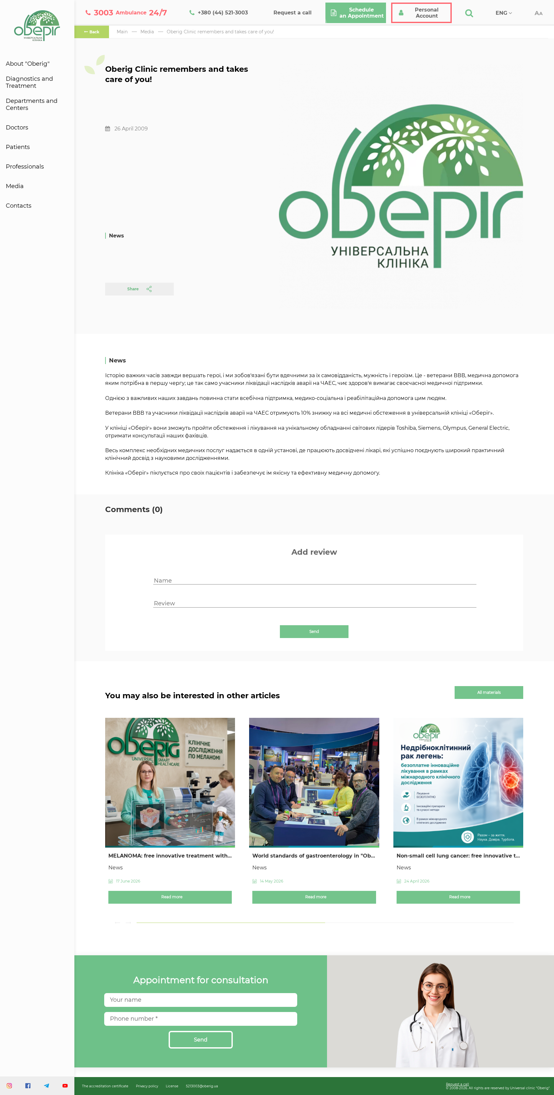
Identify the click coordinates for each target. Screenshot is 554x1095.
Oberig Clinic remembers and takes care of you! (220, 32)
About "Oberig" (28, 63)
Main (122, 32)
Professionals (25, 166)
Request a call (457, 1084)
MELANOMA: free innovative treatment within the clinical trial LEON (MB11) (170, 856)
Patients (18, 147)
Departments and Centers (31, 104)
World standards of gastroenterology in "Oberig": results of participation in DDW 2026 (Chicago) (314, 856)
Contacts (18, 205)
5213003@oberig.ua (202, 1086)
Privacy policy (147, 1086)
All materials (489, 692)
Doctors (17, 127)
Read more (171, 897)
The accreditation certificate (105, 1086)
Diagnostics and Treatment (29, 82)
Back (94, 31)
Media (15, 186)
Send (314, 631)
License (172, 1086)
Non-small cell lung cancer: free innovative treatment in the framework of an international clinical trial (458, 856)
